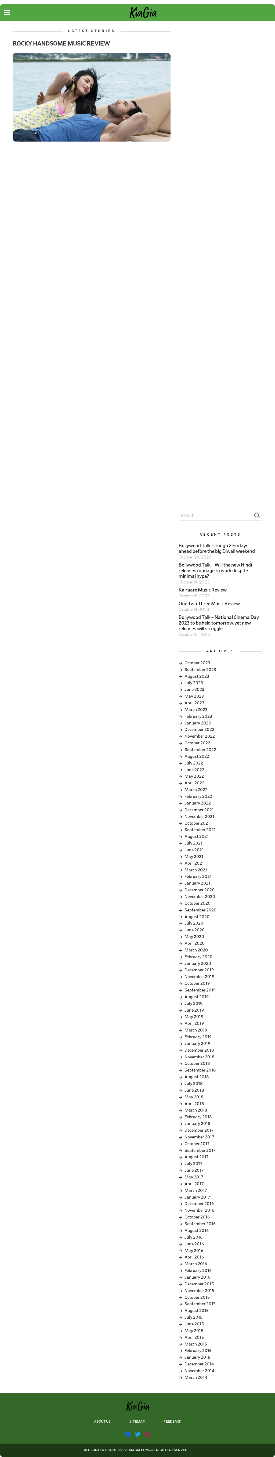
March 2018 (195, 1110)
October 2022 (197, 743)
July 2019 (193, 1003)
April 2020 (194, 943)
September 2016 (200, 1224)
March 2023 (196, 710)
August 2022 (196, 756)
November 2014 (199, 1371)
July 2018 (193, 1083)
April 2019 (194, 1023)
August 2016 (196, 1230)
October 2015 (197, 1297)
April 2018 (194, 1104)
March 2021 (195, 870)
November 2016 (199, 1210)
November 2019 (199, 977)
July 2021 (193, 843)
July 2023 (193, 683)
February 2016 (198, 1270)
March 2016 (195, 1264)
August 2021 (196, 836)
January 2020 (197, 963)
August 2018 (196, 1077)
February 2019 (198, 1037)
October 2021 (197, 823)
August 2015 (196, 1310)
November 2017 (199, 1137)
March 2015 (195, 1344)
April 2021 (194, 863)
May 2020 (194, 937)
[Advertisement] (220, 62)
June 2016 (194, 1244)
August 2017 (196, 1157)
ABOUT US (102, 1421)
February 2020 (198, 957)
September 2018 (200, 1070)
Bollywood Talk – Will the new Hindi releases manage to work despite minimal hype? (215, 571)
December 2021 (199, 810)
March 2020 (196, 950)
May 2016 (193, 1251)
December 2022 (199, 729)
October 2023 (197, 663)
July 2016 (193, 1237)
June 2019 (194, 1010)
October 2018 (197, 1063)
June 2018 (194, 1090)
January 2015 (197, 1357)
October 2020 (197, 903)
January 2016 (197, 1277)
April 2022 (194, 783)
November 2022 (199, 736)
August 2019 (196, 997)
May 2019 (193, 1017)
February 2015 (198, 1350)
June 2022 (194, 770)
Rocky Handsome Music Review (61, 43)
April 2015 (194, 1337)
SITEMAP (137, 1421)
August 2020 (196, 917)
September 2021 (200, 830)
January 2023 (197, 723)
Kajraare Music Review (203, 590)
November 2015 (199, 1291)
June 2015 (194, 1324)
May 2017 (193, 1177)
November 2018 (199, 1057)
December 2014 (199, 1364)
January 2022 (197, 803)
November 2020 (199, 897)
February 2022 (198, 796)
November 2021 (199, 816)
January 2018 (197, 1123)
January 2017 (197, 1197)
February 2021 (198, 876)
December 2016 (199, 1204)
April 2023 (194, 703)
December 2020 (199, 890)
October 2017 (197, 1144)
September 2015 (200, 1304)
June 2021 (194, 850)
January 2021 (197, 883)
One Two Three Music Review (209, 603)
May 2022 (194, 776)
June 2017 (194, 1170)
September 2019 (200, 990)
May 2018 (193, 1097)
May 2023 (194, 696)
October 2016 (197, 1217)
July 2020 (193, 923)
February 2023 (198, 716)
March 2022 (196, 790)
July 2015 (193, 1317)
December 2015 (199, 1284)
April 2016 (194, 1257)
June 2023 (194, 689)
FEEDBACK (172, 1421)
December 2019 (199, 970)
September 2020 (200, 910)
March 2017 (195, 1190)
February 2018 (198, 1117)
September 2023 (200, 670)
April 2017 (194, 1184)
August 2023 (196, 676)
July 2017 (193, 1164)
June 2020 (194, 930)
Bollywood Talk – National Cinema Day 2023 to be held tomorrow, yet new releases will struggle (219, 623)
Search (256, 517)
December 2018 (199, 1050)
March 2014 (195, 1377)
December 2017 (199, 1130)
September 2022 (200, 750)
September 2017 (200, 1150)
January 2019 (197, 1043)
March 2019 (195, 1030)
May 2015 (193, 1331)
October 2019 (197, 983)
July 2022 (193, 763)
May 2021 (193, 856)
